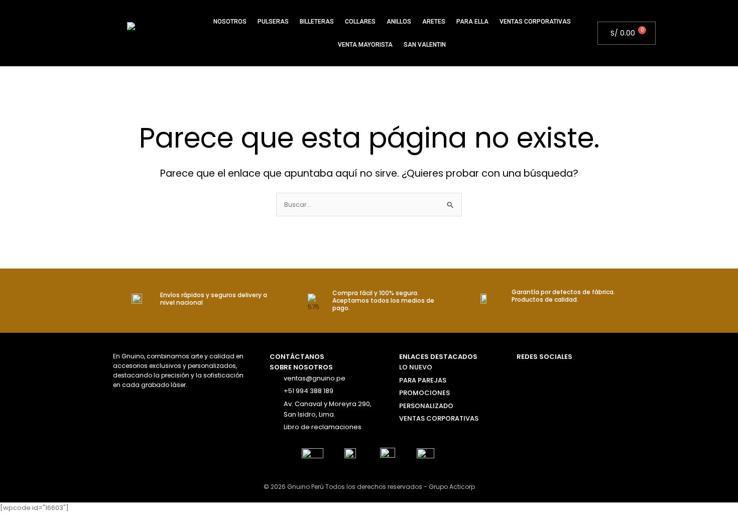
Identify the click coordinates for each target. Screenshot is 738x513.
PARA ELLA (472, 21)
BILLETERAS (317, 21)
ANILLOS (399, 21)
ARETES (433, 21)
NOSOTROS (230, 21)
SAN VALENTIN (425, 44)
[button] (593, 33)
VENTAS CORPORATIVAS (535, 21)
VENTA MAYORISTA (365, 44)
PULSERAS (273, 21)
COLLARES (360, 21)
